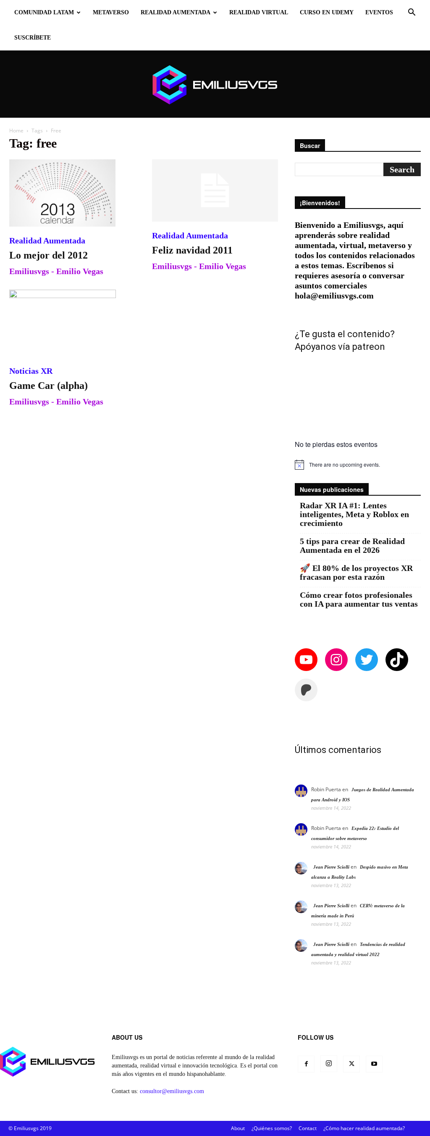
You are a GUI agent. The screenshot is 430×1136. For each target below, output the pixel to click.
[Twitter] (351, 1064)
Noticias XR (30, 370)
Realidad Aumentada (175, 12)
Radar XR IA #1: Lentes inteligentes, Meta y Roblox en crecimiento (354, 514)
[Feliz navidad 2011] (215, 190)
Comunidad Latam (44, 12)
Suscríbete (32, 37)
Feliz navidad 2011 (192, 250)
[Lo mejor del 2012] (72, 193)
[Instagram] (328, 1063)
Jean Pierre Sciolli (331, 866)
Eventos (379, 12)
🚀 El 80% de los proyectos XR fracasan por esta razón (356, 572)
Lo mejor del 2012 (48, 255)
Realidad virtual (258, 12)
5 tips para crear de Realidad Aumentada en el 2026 (352, 546)
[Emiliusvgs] (215, 85)
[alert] (358, 465)
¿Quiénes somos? (272, 1128)
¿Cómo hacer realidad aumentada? (364, 1128)
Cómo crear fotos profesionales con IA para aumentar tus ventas (359, 599)
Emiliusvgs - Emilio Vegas (56, 271)
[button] (411, 13)
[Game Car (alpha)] (72, 323)
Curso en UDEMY (327, 12)
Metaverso (111, 12)
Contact (308, 1128)
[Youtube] (374, 1064)
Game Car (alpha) (48, 385)
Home (16, 130)
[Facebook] (306, 1064)
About (238, 1128)
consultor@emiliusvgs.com (172, 1091)
